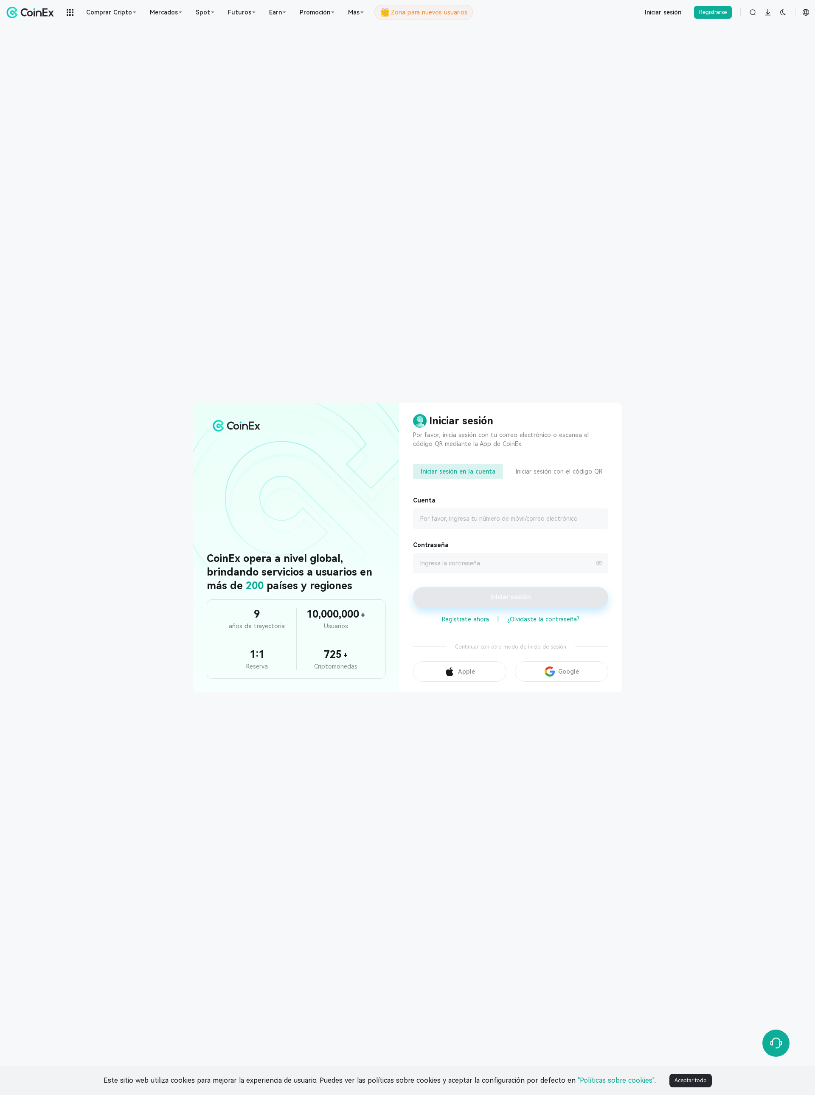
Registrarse (713, 12)
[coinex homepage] (32, 12)
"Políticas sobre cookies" (616, 1080)
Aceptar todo (690, 1081)
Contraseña (431, 545)
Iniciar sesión (663, 12)
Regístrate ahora (465, 619)
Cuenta (424, 500)
